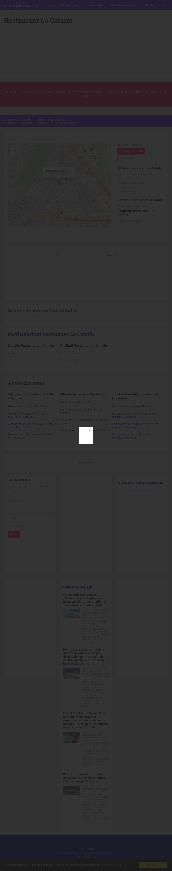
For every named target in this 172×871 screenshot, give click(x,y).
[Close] (89, 430)
